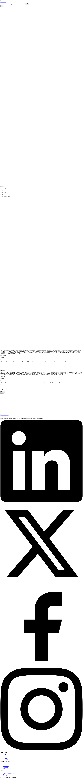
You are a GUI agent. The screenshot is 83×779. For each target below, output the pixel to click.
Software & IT (6, 763)
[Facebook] (41, 667)
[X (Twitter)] (41, 584)
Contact (13, 4)
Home (1, 4)
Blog (11, 4)
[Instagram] (41, 750)
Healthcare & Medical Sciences (9, 765)
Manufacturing (6, 766)
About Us (8, 4)
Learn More (13, 16)
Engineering (5, 767)
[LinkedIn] (41, 501)
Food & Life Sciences (7, 768)
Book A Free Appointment (20, 4)
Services (4, 4)
